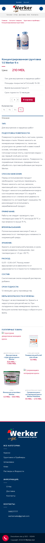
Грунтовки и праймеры (32, 20)
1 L (4, 110)
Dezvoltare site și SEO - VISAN (22, 536)
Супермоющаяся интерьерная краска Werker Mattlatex (33, 394)
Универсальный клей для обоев (33, 356)
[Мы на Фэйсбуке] (5, 522)
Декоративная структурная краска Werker (11, 357)
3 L (10, 110)
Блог (28, 15)
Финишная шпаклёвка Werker (11, 393)
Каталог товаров (15, 20)
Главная (4, 20)
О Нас (16, 15)
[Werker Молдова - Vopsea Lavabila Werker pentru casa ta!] (22, 9)
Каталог (10, 15)
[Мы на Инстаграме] (8, 522)
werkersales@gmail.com (18, 516)
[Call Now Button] (5, 538)
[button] (4, 9)
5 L (15, 110)
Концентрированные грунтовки (13, 23)
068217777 (13, 511)
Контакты (34, 15)
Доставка (22, 15)
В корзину (28, 100)
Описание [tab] (5, 118)
